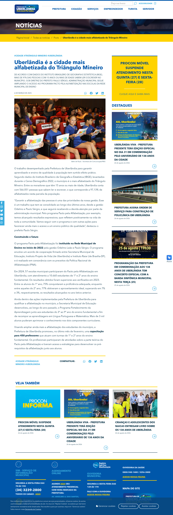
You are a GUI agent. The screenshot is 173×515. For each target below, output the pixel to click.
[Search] (135, 3)
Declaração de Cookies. (33, 509)
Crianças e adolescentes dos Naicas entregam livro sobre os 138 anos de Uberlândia (135, 426)
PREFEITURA (59, 9)
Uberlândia (55, 56)
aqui (38, 494)
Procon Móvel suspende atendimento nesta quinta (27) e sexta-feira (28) (134, 73)
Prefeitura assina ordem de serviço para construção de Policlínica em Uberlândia (133, 212)
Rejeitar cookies (128, 506)
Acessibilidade (145, 3)
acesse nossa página (98, 495)
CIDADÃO (76, 9)
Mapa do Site (131, 489)
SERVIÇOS (92, 9)
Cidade (19, 56)
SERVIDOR (148, 9)
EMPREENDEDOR (113, 9)
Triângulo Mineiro (36, 56)
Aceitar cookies (149, 506)
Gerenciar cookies (106, 506)
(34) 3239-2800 (28, 490)
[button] (85, 93)
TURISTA (132, 9)
